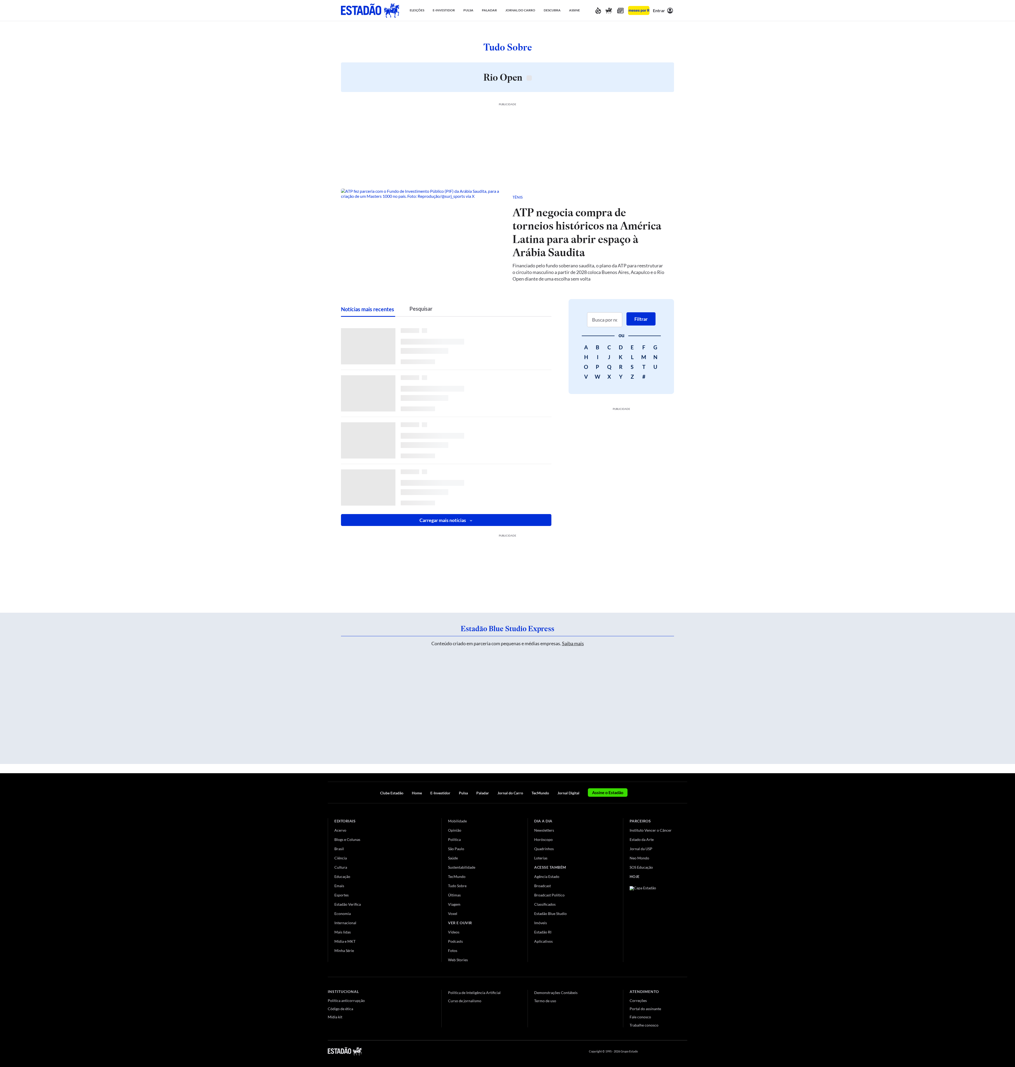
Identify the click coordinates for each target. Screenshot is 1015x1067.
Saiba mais (573, 643)
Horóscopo (543, 839)
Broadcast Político (549, 895)
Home (417, 793)
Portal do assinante (645, 1008)
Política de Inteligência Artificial (474, 992)
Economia (342, 913)
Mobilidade (457, 821)
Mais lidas (342, 932)
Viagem (454, 904)
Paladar (482, 793)
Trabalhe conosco (644, 1025)
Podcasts (455, 941)
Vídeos (453, 932)
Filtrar (641, 319)
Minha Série (344, 950)
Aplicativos (543, 941)
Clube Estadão (391, 793)
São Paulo (456, 848)
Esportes (341, 895)
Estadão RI (542, 932)
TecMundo (540, 793)
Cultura (340, 867)
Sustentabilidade (461, 867)
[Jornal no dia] (651, 921)
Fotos (452, 950)
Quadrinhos (544, 848)
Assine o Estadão (607, 792)
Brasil (339, 848)
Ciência (340, 858)
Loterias (540, 858)
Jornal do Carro (510, 793)
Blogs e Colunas (347, 839)
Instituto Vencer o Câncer (651, 830)
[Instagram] (672, 1051)
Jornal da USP (641, 848)
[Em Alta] (598, 10)
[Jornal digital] (620, 10)
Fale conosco (640, 1017)
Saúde (453, 858)
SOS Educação (641, 867)
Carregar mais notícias (442, 520)
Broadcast (542, 885)
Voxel (452, 913)
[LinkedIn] (684, 1051)
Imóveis (540, 923)
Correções (638, 1000)
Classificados (545, 904)
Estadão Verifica (347, 904)
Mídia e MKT (345, 941)
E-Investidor (440, 793)
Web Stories (458, 960)
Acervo (340, 830)
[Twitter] (659, 1051)
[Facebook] (646, 1051)
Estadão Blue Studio (550, 913)
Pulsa (463, 793)
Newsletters (544, 830)
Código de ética (340, 1008)
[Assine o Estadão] (639, 10)
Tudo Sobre (457, 885)
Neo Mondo (639, 858)
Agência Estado (546, 876)
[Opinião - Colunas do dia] (609, 10)
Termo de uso (545, 1001)
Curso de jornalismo (464, 1001)
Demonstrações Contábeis (556, 992)
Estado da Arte (642, 839)
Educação (342, 876)
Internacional (345, 923)
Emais (339, 885)
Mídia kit (335, 1017)
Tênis (518, 197)
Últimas (454, 895)
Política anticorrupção (346, 1000)
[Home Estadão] (370, 10)
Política (454, 839)
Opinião (454, 830)
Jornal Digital (568, 793)
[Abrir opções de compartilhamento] (661, 197)
